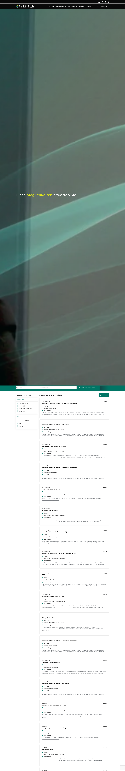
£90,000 (21, 426)
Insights (89, 6)
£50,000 (21, 423)
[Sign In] (105, 2)
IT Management (23, 403)
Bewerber (81, 6)
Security (21, 411)
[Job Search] (102, 2)
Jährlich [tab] (27, 420)
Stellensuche (104, 6)
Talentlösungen (72, 6)
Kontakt (97, 6)
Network (21, 406)
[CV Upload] (99, 2)
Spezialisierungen (60, 6)
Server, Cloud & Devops (25, 408)
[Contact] (108, 2)
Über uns (50, 6)
